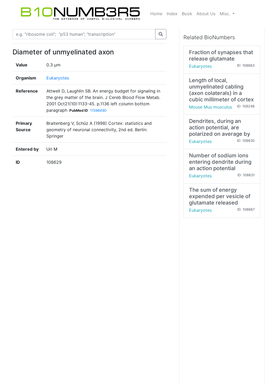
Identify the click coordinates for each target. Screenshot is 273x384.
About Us (205, 13)
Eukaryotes (57, 78)
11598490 (98, 110)
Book (187, 13)
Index (172, 13)
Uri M (51, 149)
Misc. (225, 13)
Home (156, 13)
